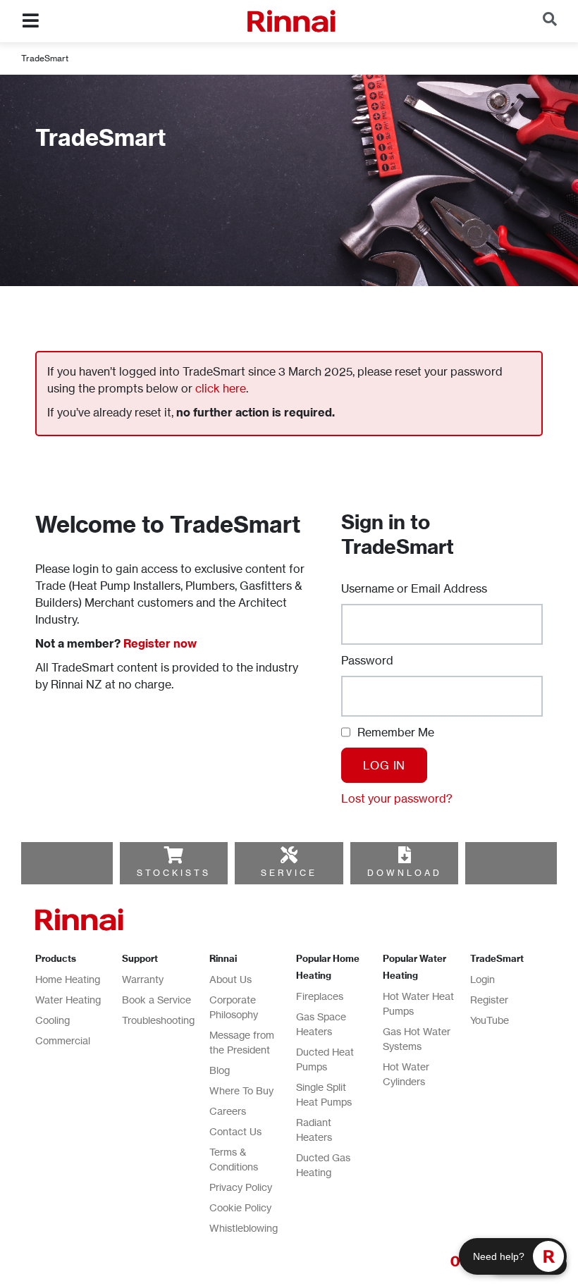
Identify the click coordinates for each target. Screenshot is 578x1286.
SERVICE (289, 872)
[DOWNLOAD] (404, 854)
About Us (230, 979)
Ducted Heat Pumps (325, 1059)
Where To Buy (241, 1090)
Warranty (143, 979)
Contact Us (235, 1131)
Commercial (62, 1040)
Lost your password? (397, 798)
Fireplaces (319, 996)
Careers (227, 1111)
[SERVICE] (289, 854)
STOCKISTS (174, 872)
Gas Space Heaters (321, 1023)
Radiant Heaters (314, 1129)
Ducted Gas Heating (323, 1164)
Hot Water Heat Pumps (418, 1003)
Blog (219, 1070)
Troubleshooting (158, 1020)
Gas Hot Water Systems (416, 1038)
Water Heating (68, 1000)
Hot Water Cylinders (406, 1074)
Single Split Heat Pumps (324, 1094)
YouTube (489, 1020)
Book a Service (156, 1000)
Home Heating (67, 979)
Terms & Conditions (233, 1159)
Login (482, 979)
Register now (160, 643)
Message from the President (241, 1042)
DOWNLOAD (404, 872)
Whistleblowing (243, 1228)
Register (489, 1000)
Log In (384, 765)
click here (220, 388)
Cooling (52, 1020)
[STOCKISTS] (173, 854)
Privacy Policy (240, 1187)
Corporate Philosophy (233, 1007)
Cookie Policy (240, 1207)
